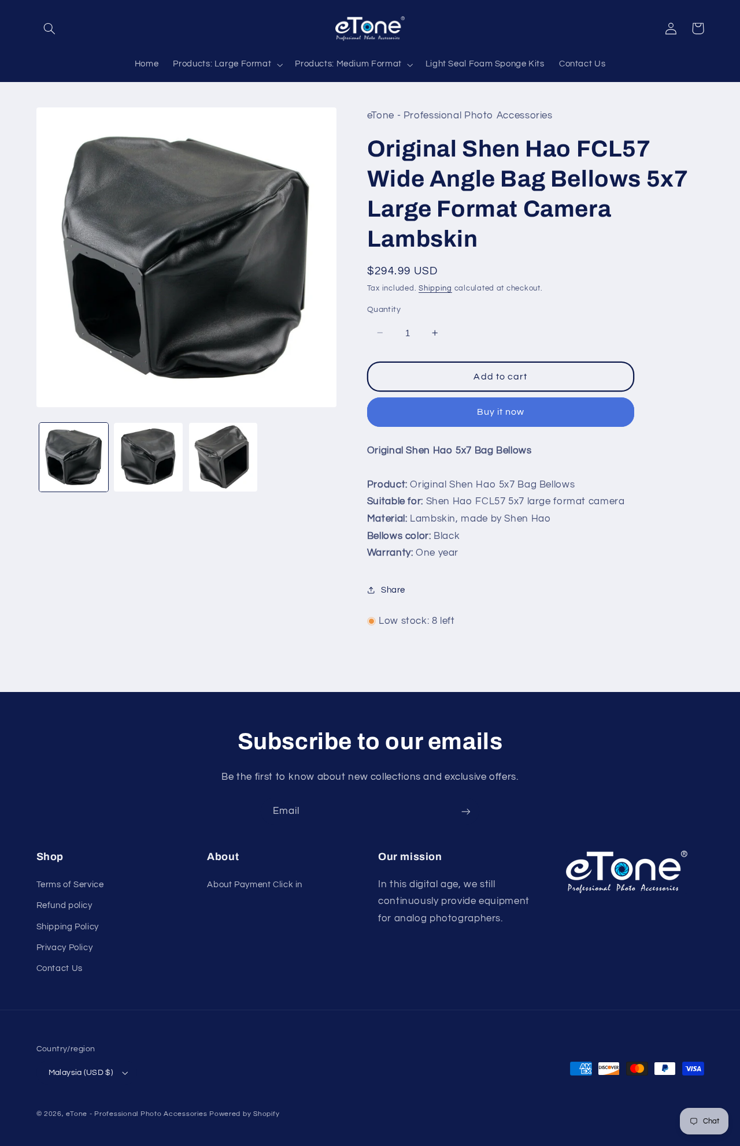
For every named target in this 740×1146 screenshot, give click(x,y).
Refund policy (64, 905)
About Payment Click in (254, 884)
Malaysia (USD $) (81, 1073)
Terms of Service (70, 884)
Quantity (384, 310)
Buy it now (501, 411)
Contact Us (59, 968)
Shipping (435, 288)
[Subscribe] (466, 811)
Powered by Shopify (244, 1114)
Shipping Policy (67, 926)
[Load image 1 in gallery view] (73, 457)
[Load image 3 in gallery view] (223, 457)
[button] (49, 28)
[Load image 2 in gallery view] (148, 457)
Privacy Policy (64, 947)
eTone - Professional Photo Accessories (136, 1114)
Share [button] (393, 589)
